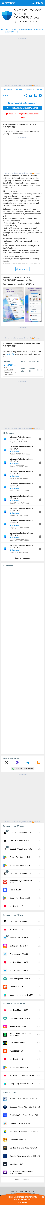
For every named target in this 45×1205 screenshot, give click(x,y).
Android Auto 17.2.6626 (19, 954)
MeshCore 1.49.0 (16, 1164)
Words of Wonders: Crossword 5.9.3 (24, 1099)
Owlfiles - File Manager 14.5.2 (21, 1123)
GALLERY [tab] (19, 89)
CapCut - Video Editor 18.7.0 (21, 873)
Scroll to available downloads (24, 108)
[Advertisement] (22, 61)
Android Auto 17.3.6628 (19, 938)
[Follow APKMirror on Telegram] (27, 764)
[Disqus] (22, 660)
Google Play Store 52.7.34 (20, 865)
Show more (21, 269)
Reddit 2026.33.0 (16, 987)
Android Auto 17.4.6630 (19, 970)
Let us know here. (27, 1191)
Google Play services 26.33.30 (21, 1084)
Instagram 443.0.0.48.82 (19, 1026)
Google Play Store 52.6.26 (20, 898)
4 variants (15, 451)
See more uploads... (22, 558)
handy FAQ (10, 354)
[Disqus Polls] (22, 598)
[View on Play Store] (30, 96)
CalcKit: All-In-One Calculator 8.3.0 (23, 1148)
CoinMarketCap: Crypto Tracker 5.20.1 (24, 1115)
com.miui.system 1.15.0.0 (20, 979)
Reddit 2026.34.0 (16, 1051)
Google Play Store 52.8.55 (20, 1067)
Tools (5, 96)
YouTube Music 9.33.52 (19, 962)
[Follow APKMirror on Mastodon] (17, 764)
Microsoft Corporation (27, 21)
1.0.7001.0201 (11, 365)
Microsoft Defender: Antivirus (32, 29)
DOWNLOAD (30, 89)
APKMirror (10, 3)
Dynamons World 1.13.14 (19, 1140)
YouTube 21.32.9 (16, 1059)
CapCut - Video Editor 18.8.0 (21, 833)
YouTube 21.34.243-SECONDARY (23, 1075)
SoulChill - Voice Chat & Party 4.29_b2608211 (21, 1172)
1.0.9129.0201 (29, 284)
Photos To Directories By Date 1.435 (24, 1131)
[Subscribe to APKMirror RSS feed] (38, 764)
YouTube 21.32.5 (16, 906)
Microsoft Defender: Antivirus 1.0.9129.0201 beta (21, 438)
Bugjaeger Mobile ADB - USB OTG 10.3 (25, 1107)
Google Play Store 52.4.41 (20, 857)
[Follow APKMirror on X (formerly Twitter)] (6, 764)
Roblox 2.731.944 (16, 890)
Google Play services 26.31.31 (21, 995)
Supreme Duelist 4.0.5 (18, 1043)
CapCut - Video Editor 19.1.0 (21, 841)
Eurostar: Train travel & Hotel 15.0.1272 (25, 1156)
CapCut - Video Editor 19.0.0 (21, 849)
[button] (25, 96)
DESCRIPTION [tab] (7, 89)
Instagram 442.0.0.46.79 (19, 946)
